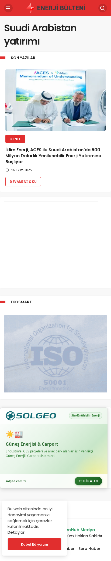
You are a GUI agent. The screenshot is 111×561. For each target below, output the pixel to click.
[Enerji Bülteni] (55, 8)
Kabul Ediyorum (34, 544)
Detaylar (16, 532)
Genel (15, 139)
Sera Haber (89, 548)
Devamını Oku (23, 181)
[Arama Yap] (102, 8)
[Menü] (8, 8)
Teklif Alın (88, 481)
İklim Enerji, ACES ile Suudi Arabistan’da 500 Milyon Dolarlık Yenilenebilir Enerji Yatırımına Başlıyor (53, 156)
